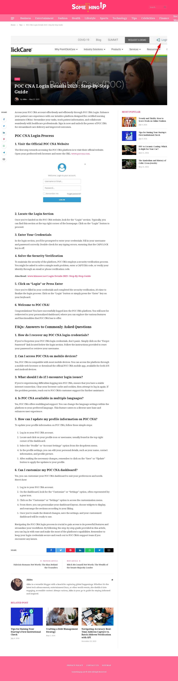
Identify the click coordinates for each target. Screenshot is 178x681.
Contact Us (92, 665)
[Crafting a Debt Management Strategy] (62, 617)
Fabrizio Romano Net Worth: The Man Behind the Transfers (36, 566)
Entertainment (44, 18)
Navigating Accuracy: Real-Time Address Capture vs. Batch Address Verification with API (96, 633)
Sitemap (106, 665)
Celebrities (148, 18)
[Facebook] (4, 119)
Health (76, 18)
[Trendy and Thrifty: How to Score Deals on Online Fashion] (129, 122)
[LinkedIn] (4, 132)
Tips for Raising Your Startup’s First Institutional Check (26, 632)
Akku (25, 99)
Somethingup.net (79, 671)
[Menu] (12, 18)
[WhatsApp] (4, 145)
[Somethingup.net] (89, 7)
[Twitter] (4, 126)
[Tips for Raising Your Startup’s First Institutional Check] (27, 617)
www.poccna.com (80, 153)
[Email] (4, 159)
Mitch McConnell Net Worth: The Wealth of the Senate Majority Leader (87, 566)
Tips (134, 18)
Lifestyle (90, 18)
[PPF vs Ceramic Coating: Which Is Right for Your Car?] (129, 150)
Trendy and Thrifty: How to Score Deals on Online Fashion (152, 119)
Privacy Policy (75, 665)
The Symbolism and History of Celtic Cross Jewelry (152, 162)
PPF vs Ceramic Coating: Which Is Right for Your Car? (153, 148)
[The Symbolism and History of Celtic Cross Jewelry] (129, 164)
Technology (120, 18)
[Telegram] (4, 152)
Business (25, 18)
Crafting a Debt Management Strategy (62, 630)
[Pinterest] (4, 139)
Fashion (62, 18)
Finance (164, 18)
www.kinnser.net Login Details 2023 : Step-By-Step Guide (59, 276)
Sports (104, 18)
